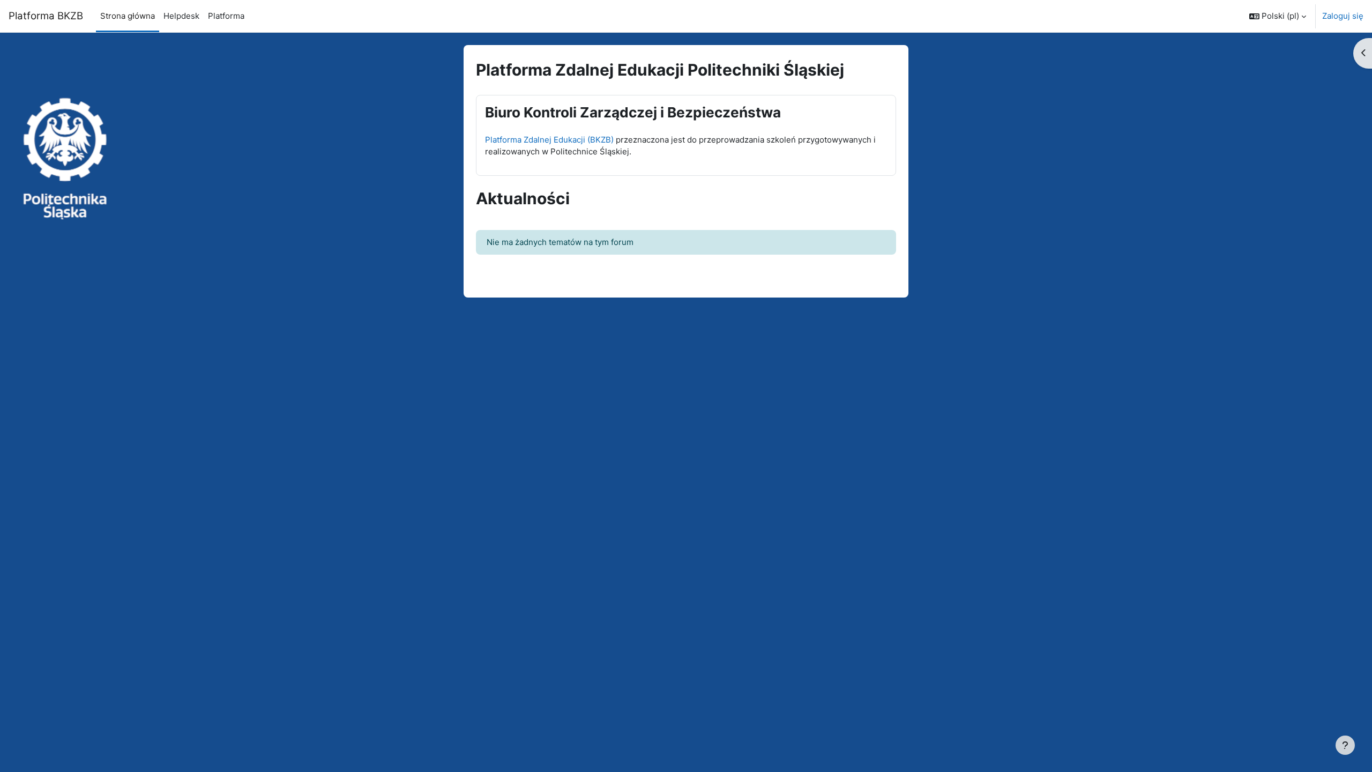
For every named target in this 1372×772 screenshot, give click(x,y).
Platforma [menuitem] (226, 16)
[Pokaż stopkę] (1345, 745)
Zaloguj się (1342, 16)
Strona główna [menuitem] (127, 16)
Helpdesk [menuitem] (181, 16)
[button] (1277, 16)
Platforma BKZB (46, 16)
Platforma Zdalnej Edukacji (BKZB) (549, 140)
